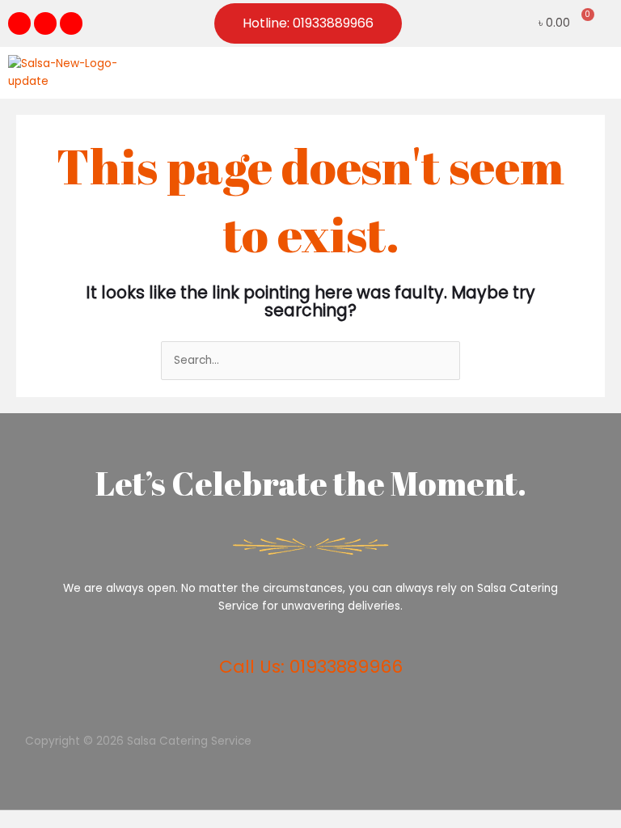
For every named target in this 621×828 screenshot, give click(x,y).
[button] (600, 72)
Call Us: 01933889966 (311, 666)
